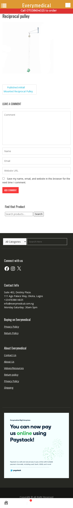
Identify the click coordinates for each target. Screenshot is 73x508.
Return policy (11, 374)
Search (38, 214)
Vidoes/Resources (14, 368)
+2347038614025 (13, 299)
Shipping (8, 387)
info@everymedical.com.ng (19, 303)
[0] (28, 503)
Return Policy (11, 333)
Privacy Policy (11, 326)
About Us (9, 361)
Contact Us (10, 355)
